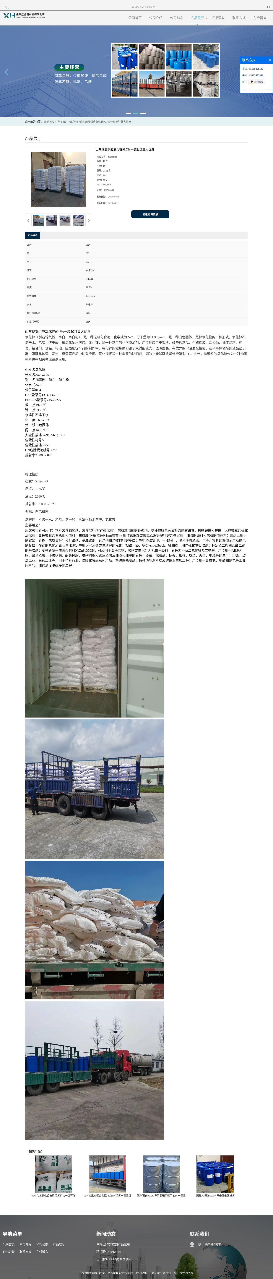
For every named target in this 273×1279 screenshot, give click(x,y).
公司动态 (176, 18)
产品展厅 (197, 18)
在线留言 (259, 18)
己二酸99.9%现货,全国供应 (113, 1259)
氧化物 (74, 121)
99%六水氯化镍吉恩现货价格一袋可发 (53, 1195)
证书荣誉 (218, 18)
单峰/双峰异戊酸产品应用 (113, 1244)
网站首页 (49, 121)
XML (144, 1273)
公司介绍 (155, 18)
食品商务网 (186, 1273)
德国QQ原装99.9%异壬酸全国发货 (215, 1195)
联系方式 (239, 18)
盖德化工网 (169, 1273)
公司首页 (135, 18)
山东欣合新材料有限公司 (91, 1273)
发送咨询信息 (150, 214)
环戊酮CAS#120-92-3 (110, 1251)
